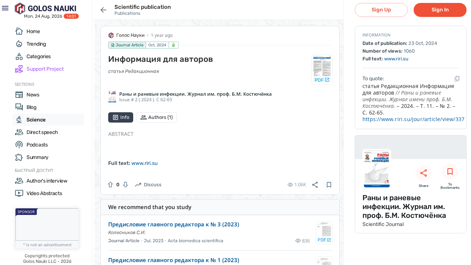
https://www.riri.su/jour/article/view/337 (413, 119)
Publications (127, 13)
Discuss (153, 184)
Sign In (440, 10)
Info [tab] (124, 117)
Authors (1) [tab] (160, 117)
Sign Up (381, 10)
